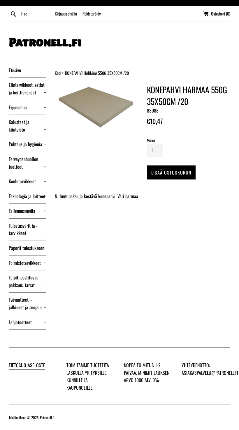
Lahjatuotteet (27, 322)
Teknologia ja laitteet (27, 196)
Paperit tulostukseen (27, 247)
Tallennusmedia (27, 210)
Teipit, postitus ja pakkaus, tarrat (27, 281)
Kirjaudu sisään (66, 14)
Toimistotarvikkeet (27, 262)
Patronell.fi (47, 417)
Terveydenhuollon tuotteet (27, 163)
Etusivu (15, 70)
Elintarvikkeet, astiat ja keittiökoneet (27, 88)
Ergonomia (27, 107)
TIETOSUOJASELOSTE (27, 365)
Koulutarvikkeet (27, 181)
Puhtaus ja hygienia (27, 144)
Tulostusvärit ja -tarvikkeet (27, 229)
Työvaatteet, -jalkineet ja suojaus (27, 303)
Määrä (151, 140)
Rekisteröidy (91, 14)
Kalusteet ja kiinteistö (27, 125)
